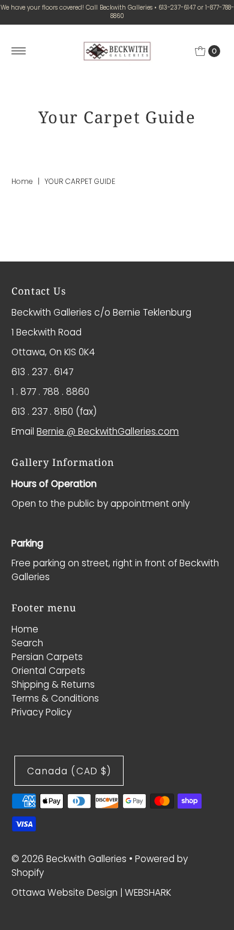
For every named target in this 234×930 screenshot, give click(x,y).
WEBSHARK (148, 892)
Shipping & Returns (53, 684)
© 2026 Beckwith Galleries (69, 858)
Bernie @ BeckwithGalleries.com (108, 431)
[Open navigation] (19, 51)
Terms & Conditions (55, 698)
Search (27, 643)
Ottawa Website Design (64, 892)
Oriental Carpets (48, 670)
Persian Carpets (47, 656)
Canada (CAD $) (69, 771)
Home (22, 181)
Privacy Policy (41, 712)
